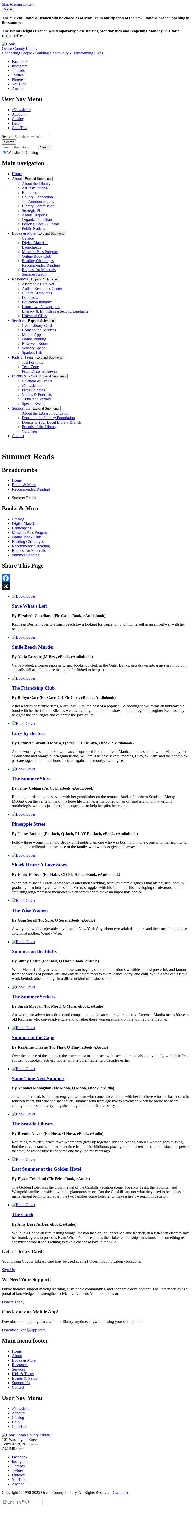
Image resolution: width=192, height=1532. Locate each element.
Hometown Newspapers (41, 306)
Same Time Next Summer (38, 1078)
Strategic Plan (33, 210)
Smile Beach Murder (33, 647)
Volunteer (29, 431)
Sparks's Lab (32, 352)
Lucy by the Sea (28, 733)
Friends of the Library (39, 427)
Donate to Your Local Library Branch (51, 422)
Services (18, 320)
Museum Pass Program (40, 252)
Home (17, 174)
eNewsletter (21, 110)
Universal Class (34, 316)
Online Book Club (36, 256)
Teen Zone (30, 367)
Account (19, 114)
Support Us (21, 408)
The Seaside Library (33, 1123)
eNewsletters (32, 385)
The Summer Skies (31, 778)
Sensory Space (33, 348)
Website (14, 152)
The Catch (23, 1214)
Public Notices (33, 228)
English (27, 1502)
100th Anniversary (36, 399)
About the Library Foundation (46, 413)
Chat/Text (20, 128)
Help (16, 123)
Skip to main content (18, 4)
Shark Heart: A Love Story (40, 864)
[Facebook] (96, 578)
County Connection (37, 197)
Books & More (24, 233)
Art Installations (34, 188)
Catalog (18, 119)
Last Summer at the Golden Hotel (46, 1169)
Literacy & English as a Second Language (55, 311)
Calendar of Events (37, 381)
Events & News (24, 376)
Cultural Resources (37, 293)
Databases (30, 297)
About (17, 178)
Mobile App (31, 334)
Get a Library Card (37, 325)
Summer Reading (36, 274)
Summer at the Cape (33, 1037)
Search (7, 136)
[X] (96, 586)
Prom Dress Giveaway (40, 371)
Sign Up (8, 1270)
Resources (20, 279)
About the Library (36, 183)
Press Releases (33, 390)
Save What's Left (29, 606)
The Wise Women (30, 910)
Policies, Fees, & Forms (41, 224)
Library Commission (38, 206)
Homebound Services (39, 330)
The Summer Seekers (33, 996)
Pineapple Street (28, 824)
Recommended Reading (41, 265)
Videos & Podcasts (37, 394)
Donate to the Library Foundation (48, 418)
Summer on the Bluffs (34, 951)
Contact (18, 436)
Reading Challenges (38, 261)
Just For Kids (32, 362)
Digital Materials (35, 243)
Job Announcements (38, 201)
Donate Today (13, 1302)
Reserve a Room (35, 343)
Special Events (33, 403)
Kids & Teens (23, 357)
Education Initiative (37, 302)
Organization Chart (37, 219)
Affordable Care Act (38, 284)
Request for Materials (39, 270)
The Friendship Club (33, 688)
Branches (29, 192)
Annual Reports (34, 215)
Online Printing (34, 339)
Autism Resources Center (42, 288)
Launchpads (31, 247)
